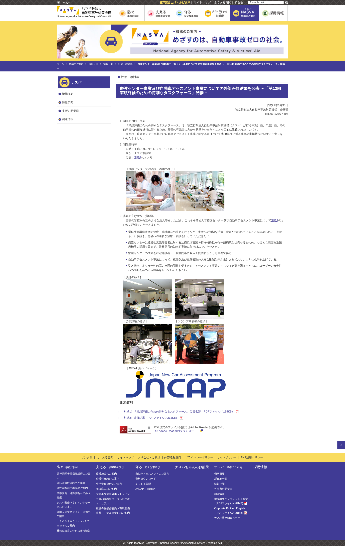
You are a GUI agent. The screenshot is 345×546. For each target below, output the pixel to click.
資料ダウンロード (145, 478)
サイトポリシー (227, 457)
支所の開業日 (70, 110)
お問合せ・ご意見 (149, 457)
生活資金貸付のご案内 (109, 483)
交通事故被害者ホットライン (113, 494)
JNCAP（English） (146, 488)
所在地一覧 (220, 478)
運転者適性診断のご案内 (71, 483)
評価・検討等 (125, 64)
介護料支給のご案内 (107, 478)
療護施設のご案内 (106, 473)
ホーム (60, 64)
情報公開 (108, 64)
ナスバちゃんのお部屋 (192, 467)
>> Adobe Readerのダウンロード (176, 430)
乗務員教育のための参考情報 (73, 530)
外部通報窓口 (172, 457)
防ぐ (67, 467)
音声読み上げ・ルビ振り (175, 2)
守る (147, 467)
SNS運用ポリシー (252, 457)
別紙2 (274, 220)
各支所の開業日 (223, 488)
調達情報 (67, 119)
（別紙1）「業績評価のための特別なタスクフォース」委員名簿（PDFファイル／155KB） (177, 411)
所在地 (239, 2)
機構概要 (67, 93)
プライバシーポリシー (199, 457)
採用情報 (260, 467)
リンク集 (86, 457)
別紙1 (137, 157)
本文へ (67, 2)
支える (110, 467)
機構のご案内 (76, 64)
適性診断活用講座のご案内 (72, 488)
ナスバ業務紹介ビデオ (227, 517)
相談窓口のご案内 (106, 488)
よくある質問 (222, 2)
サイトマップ (202, 2)
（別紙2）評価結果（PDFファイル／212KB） (149, 417)
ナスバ (228, 467)
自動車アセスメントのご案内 (152, 473)
